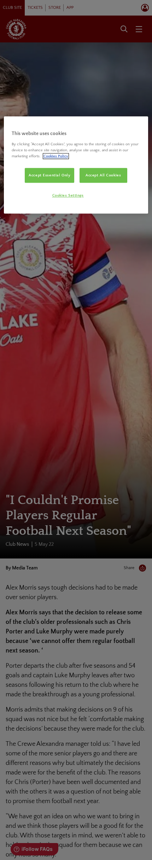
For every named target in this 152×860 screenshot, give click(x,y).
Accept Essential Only (49, 175)
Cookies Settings (68, 195)
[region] (76, 164)
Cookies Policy (55, 156)
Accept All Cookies (103, 175)
